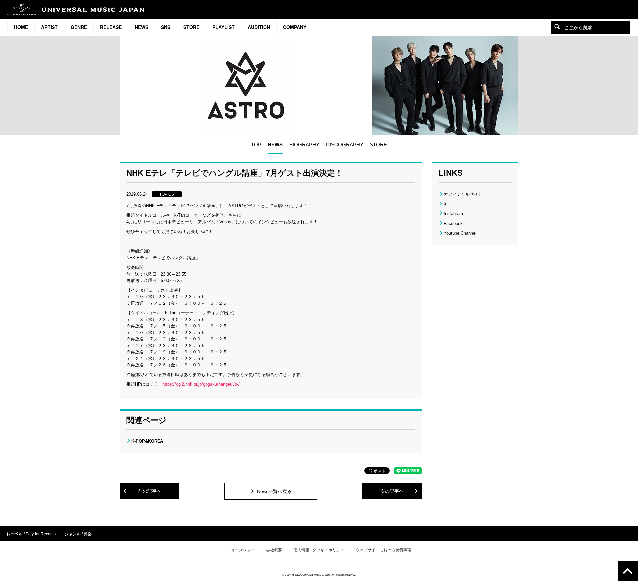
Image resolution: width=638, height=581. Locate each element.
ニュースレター (241, 550)
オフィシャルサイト (463, 194)
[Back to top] (628, 571)
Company (294, 27)
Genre (79, 27)
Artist (49, 27)
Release (111, 27)
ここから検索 (557, 26)
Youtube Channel (460, 233)
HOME (21, 27)
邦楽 (88, 534)
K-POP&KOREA (147, 441)
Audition (259, 27)
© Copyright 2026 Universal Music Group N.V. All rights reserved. (319, 574)
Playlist (223, 27)
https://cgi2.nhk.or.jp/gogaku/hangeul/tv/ (201, 384)
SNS (165, 27)
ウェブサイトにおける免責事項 (383, 550)
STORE (191, 27)
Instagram (453, 213)
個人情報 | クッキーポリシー (318, 550)
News (141, 27)
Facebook (453, 223)
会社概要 (274, 550)
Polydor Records (41, 534)
